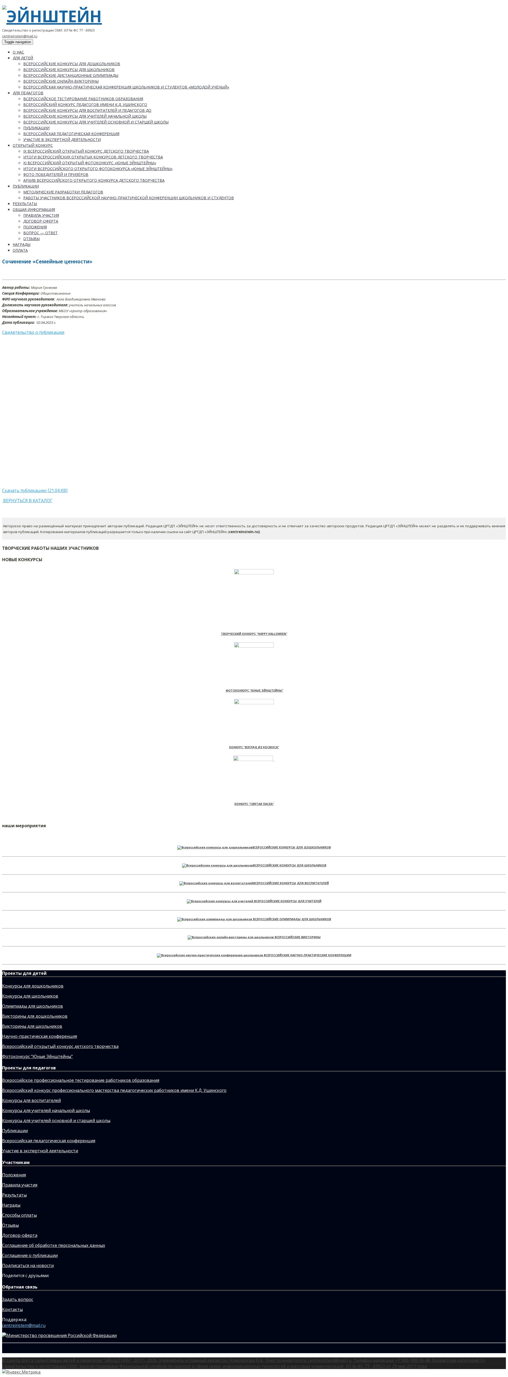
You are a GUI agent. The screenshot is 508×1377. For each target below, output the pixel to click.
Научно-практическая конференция (39, 1036)
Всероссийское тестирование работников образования (83, 98)
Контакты (12, 1309)
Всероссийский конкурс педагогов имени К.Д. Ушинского (85, 104)
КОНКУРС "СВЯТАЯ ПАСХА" (254, 804)
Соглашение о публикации (30, 1255)
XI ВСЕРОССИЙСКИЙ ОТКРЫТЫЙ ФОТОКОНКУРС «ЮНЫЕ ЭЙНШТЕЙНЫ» (89, 162)
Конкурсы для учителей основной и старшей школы (56, 1120)
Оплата (20, 250)
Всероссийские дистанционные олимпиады (70, 75)
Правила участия (41, 215)
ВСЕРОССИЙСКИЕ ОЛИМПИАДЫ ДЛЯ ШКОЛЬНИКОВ (292, 919)
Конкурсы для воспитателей (31, 1100)
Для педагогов (28, 92)
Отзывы (31, 238)
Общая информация (34, 209)
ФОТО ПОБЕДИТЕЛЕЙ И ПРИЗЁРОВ (55, 174)
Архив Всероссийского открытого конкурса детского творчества (94, 180)
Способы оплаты (19, 1215)
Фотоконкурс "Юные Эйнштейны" (37, 1056)
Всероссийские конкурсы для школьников (69, 69)
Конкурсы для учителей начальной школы (46, 1110)
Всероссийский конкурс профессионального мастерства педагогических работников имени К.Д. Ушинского (114, 1090)
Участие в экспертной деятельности (62, 139)
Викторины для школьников (32, 1026)
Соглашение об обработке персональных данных (53, 1245)
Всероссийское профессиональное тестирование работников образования (80, 1080)
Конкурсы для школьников (30, 996)
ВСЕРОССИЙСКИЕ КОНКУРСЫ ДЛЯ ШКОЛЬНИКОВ (289, 865)
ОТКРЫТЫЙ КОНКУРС (33, 145)
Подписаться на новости (28, 1265)
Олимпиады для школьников (32, 1006)
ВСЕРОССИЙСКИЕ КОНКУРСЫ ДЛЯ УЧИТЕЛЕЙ (287, 901)
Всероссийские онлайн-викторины (61, 81)
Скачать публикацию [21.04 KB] (34, 490)
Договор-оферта (40, 221)
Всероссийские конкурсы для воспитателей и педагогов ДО (87, 110)
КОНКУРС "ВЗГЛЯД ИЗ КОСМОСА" (254, 747)
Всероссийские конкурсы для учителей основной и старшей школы (96, 122)
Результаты (25, 203)
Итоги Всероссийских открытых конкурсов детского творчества (93, 157)
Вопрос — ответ (40, 232)
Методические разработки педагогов (63, 191)
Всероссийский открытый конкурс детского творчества (60, 1046)
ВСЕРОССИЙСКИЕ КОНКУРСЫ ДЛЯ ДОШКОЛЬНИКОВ (291, 847)
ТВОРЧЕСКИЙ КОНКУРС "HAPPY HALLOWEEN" (254, 634)
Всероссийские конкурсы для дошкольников (71, 63)
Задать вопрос (17, 1299)
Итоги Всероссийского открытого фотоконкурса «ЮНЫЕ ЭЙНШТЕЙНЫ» (98, 168)
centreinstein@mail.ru (19, 36)
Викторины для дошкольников (34, 1016)
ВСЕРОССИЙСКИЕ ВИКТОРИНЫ (298, 937)
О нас (18, 52)
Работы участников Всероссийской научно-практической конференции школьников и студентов (128, 197)
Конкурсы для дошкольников (33, 986)
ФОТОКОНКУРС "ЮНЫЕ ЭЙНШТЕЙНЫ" (254, 690)
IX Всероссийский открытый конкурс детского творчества (86, 151)
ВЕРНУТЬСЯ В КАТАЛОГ (27, 500)
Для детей (23, 57)
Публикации (36, 127)
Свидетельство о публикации (33, 332)
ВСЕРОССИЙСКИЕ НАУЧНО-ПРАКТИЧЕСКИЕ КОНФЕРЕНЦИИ (307, 955)
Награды (21, 244)
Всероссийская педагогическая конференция (71, 133)
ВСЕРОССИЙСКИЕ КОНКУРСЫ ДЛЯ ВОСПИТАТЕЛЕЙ (291, 883)
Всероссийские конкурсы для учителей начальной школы (85, 116)
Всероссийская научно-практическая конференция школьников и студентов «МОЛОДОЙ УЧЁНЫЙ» (126, 87)
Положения (35, 226)
